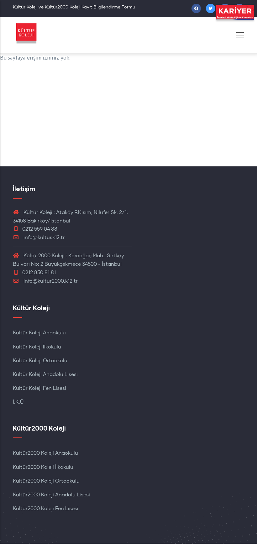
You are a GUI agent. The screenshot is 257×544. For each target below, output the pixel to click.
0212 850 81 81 (39, 272)
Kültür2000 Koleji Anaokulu (45, 453)
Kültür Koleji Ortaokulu (40, 360)
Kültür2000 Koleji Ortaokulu (46, 481)
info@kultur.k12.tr (44, 237)
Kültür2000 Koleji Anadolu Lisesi (51, 494)
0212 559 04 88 (39, 229)
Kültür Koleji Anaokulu (39, 332)
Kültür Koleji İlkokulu (37, 346)
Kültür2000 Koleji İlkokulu (43, 467)
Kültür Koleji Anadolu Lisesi (45, 374)
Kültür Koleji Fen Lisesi (39, 388)
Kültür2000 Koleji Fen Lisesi (45, 508)
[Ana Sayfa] (38, 33)
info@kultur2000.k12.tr (51, 281)
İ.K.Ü (18, 402)
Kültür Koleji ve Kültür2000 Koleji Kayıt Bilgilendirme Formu (74, 7)
